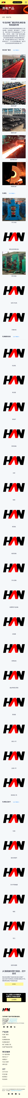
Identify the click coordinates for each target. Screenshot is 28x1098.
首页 (3, 17)
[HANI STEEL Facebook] (4, 1027)
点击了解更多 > (16, 50)
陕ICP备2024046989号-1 (16, 1090)
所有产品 (8, 17)
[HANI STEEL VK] (14, 1027)
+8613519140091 (13, 1019)
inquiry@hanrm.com (12, 1021)
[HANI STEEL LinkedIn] (11, 1027)
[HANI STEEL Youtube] (7, 1027)
